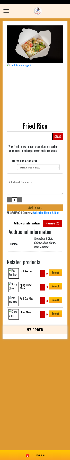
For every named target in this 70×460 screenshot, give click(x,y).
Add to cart (35, 207)
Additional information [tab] (27, 223)
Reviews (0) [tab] (52, 223)
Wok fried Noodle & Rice (46, 213)
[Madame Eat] (38, 11)
